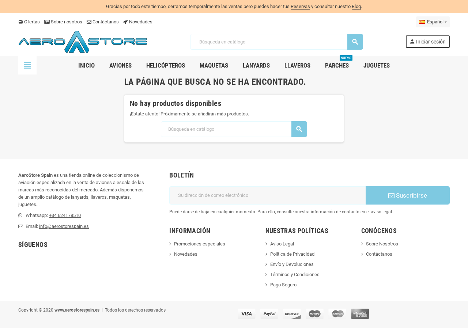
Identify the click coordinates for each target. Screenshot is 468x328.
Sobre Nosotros (382, 244)
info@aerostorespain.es (64, 226)
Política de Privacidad (292, 254)
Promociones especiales (199, 244)
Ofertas (29, 21)
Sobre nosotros (66, 21)
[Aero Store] (83, 41)
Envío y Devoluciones (292, 264)
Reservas (300, 6)
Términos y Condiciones (295, 274)
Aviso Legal (282, 244)
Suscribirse (411, 195)
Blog (356, 6)
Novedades (140, 21)
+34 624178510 (65, 215)
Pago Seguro (283, 284)
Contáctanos (105, 21)
